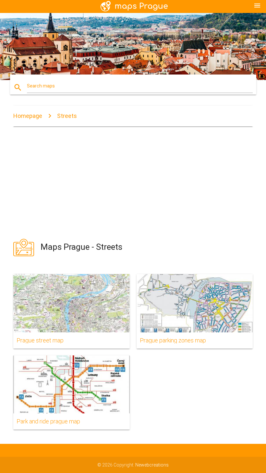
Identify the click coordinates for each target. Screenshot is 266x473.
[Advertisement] (133, 182)
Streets (67, 115)
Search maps (41, 85)
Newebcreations (152, 464)
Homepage (27, 115)
